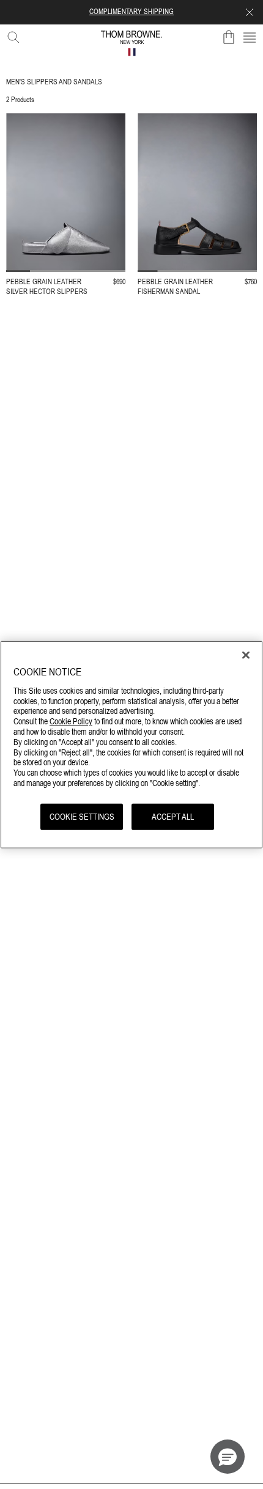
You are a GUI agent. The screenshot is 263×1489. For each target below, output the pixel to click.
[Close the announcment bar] (249, 12)
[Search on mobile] (11, 35)
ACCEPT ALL (173, 816)
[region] (131, 745)
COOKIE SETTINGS (82, 816)
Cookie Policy (71, 721)
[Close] (245, 655)
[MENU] (249, 37)
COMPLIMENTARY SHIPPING (131, 11)
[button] (227, 1456)
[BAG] (228, 37)
